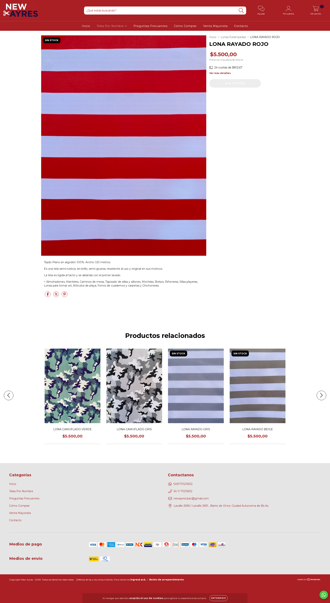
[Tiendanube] (309, 579)
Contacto (241, 26)
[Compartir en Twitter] (56, 296)
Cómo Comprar (185, 26)
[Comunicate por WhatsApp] (323, 595)
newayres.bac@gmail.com (191, 498)
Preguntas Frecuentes (150, 26)
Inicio (86, 26)
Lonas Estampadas (233, 37)
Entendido (218, 598)
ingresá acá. (138, 579)
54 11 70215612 (183, 491)
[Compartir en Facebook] (48, 296)
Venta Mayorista (215, 26)
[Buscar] (241, 10)
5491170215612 (183, 484)
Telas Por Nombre (111, 26)
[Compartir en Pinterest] (64, 296)
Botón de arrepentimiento (166, 579)
